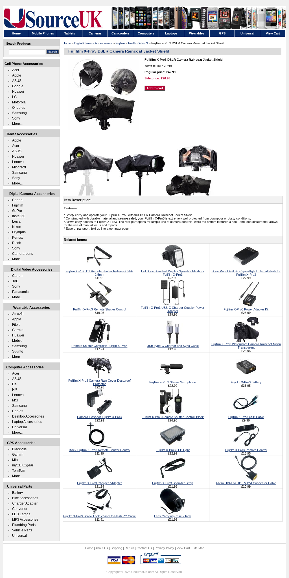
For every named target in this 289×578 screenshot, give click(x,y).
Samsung (19, 113)
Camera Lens (22, 254)
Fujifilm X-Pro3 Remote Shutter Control (99, 309)
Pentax (17, 238)
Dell (15, 384)
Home (67, 43)
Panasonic (20, 292)
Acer (15, 70)
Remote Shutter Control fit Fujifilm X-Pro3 (99, 345)
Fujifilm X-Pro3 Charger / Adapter (99, 483)
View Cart (183, 548)
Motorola (19, 102)
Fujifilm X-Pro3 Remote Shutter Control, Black (173, 417)
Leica (16, 221)
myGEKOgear (22, 465)
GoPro (17, 211)
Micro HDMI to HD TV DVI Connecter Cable (246, 483)
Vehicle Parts (22, 530)
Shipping (116, 548)
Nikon (16, 227)
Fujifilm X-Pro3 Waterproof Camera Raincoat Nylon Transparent (246, 345)
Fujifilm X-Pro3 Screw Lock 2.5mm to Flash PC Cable (99, 516)
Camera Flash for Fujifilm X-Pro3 (99, 417)
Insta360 (18, 216)
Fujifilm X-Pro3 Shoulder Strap (172, 483)
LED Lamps (21, 514)
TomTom (18, 471)
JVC (15, 281)
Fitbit (15, 325)
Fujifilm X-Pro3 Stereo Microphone (172, 382)
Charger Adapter (25, 503)
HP (14, 390)
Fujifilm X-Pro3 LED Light (173, 450)
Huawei (18, 92)
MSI (15, 400)
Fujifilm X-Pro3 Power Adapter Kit (246, 309)
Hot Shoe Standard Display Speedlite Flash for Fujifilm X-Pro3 (172, 273)
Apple (16, 75)
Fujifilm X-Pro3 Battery (246, 382)
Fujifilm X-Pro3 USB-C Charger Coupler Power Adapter (172, 309)
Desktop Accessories (28, 416)
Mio (15, 460)
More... (17, 124)
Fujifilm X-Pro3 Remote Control (246, 450)
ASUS (16, 81)
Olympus (19, 232)
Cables (17, 411)
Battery (17, 493)
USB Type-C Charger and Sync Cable (173, 345)
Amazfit (17, 314)
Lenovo (18, 162)
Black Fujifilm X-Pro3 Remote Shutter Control (99, 450)
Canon (17, 200)
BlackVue (19, 449)
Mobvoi (17, 341)
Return (129, 548)
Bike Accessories (25, 498)
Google (17, 86)
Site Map (198, 548)
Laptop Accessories (27, 422)
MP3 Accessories (25, 519)
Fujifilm (120, 43)
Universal (19, 427)
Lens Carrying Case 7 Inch (172, 516)
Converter (19, 509)
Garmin (17, 330)
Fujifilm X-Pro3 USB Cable (246, 417)
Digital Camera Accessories (93, 43)
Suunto (17, 351)
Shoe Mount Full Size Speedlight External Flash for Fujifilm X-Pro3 (246, 273)
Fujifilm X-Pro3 (138, 43)
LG (14, 97)
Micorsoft (19, 167)
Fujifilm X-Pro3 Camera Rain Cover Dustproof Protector (99, 382)
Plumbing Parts (24, 525)
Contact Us (144, 548)
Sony (16, 118)
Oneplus (18, 108)
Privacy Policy (164, 548)
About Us (101, 548)
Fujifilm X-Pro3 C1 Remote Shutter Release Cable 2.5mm (99, 273)
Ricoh (16, 243)
